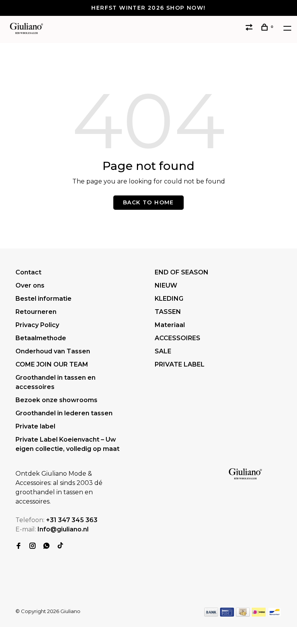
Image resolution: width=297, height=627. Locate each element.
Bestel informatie (43, 298)
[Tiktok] (60, 546)
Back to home (148, 202)
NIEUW (166, 285)
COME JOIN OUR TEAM (51, 364)
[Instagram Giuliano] (32, 546)
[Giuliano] (245, 474)
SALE (163, 351)
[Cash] (243, 614)
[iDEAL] (259, 614)
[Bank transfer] (211, 614)
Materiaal (170, 325)
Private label (35, 426)
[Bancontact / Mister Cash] (275, 614)
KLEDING (169, 298)
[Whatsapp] (46, 546)
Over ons (29, 285)
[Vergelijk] (250, 28)
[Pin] (227, 614)
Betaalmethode (40, 338)
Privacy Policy (37, 325)
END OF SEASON (181, 272)
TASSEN (168, 311)
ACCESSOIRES (177, 338)
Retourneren (35, 311)
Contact (28, 272)
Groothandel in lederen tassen (64, 413)
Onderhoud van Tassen (52, 351)
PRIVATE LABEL (180, 364)
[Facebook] (18, 546)
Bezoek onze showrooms (56, 400)
